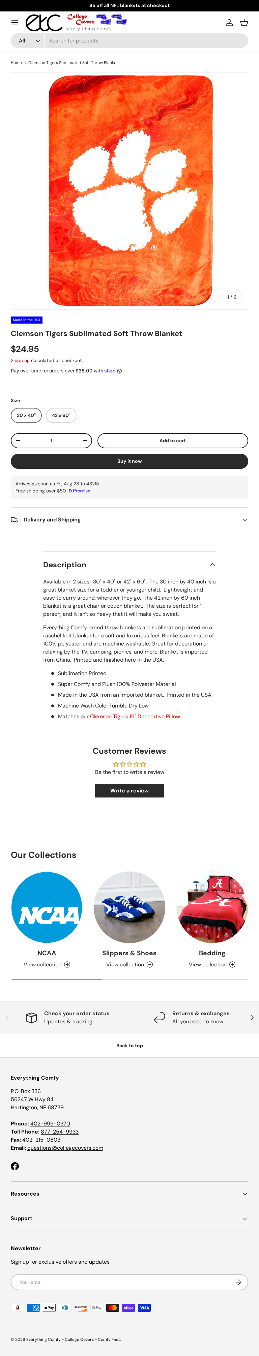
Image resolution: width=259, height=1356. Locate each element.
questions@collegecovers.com (65, 1147)
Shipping (20, 360)
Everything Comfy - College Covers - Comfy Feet (73, 1339)
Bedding (212, 953)
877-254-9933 (60, 1131)
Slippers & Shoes (129, 953)
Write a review (129, 790)
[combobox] (129, 40)
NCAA (46, 953)
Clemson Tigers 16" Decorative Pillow (135, 716)
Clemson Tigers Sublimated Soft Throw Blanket (73, 62)
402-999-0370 (50, 1123)
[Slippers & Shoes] (129, 907)
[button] (244, 22)
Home (16, 62)
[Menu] (14, 22)
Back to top (129, 1046)
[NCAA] (46, 907)
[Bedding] (212, 907)
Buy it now (129, 461)
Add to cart (173, 441)
